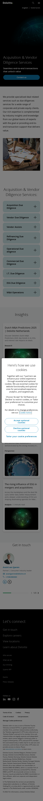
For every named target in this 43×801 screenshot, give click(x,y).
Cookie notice (25, 412)
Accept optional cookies (21, 421)
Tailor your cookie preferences (21, 436)
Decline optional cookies (21, 429)
